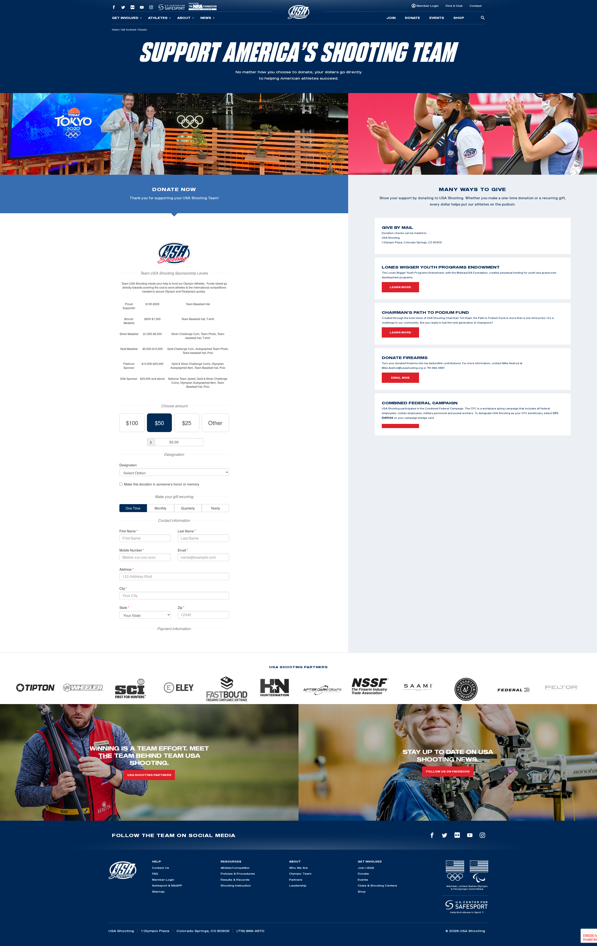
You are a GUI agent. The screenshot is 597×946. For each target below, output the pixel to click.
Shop (458, 17)
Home (115, 29)
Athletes (157, 17)
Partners (295, 879)
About (184, 17)
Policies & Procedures (238, 873)
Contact (476, 5)
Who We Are (298, 867)
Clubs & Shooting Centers (377, 885)
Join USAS (366, 867)
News (205, 17)
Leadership (297, 885)
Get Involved (125, 17)
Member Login (428, 5)
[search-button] (482, 18)
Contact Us (160, 867)
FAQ (155, 873)
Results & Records (235, 879)
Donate (412, 17)
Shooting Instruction (236, 885)
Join (391, 17)
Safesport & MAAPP (167, 885)
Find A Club (454, 5)
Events (436, 17)
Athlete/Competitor (235, 867)
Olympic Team (300, 873)
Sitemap (158, 891)
